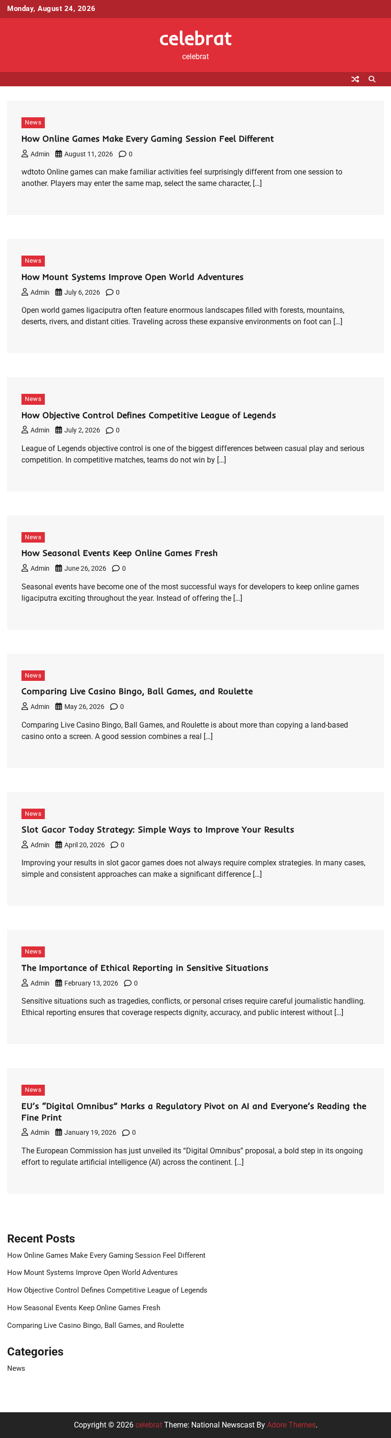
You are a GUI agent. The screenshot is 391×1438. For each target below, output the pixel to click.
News (33, 122)
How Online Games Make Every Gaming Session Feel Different (147, 138)
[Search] (372, 79)
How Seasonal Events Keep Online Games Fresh (119, 552)
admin (40, 154)
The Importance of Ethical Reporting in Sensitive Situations (144, 967)
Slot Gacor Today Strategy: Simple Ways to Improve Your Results (157, 829)
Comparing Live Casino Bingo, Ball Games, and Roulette (137, 691)
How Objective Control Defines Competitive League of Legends (148, 415)
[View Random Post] (355, 79)
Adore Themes (291, 1424)
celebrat (195, 38)
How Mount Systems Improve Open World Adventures (132, 276)
